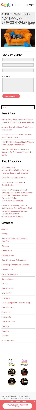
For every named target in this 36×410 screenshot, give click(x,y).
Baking (4, 233)
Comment (6, 76)
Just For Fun (6, 293)
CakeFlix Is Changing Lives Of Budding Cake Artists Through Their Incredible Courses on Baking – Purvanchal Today (17, 194)
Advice (4, 229)
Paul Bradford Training (13, 200)
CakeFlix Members (9, 274)
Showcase (5, 312)
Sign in (32, 5)
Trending (5, 331)
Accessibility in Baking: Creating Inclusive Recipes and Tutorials (15, 171)
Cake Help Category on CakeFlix (15, 265)
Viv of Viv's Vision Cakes (12, 182)
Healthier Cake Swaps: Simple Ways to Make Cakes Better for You (17, 143)
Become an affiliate (16, 398)
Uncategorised (7, 340)
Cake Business (7, 255)
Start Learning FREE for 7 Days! (17, 406)
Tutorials (5, 336)
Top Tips (5, 326)
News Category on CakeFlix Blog (15, 302)
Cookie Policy (20, 177)
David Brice (6, 177)
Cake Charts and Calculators (13, 260)
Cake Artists (6, 250)
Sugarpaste (6, 317)
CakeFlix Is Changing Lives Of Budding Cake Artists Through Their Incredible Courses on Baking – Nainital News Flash (17, 209)
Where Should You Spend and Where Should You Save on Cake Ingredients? (17, 120)
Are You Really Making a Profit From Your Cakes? (17, 128)
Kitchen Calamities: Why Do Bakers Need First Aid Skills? (16, 135)
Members (5, 298)
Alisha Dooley (7, 167)
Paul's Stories (7, 307)
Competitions (7, 279)
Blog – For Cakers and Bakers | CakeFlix (14, 239)
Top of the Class (8, 321)
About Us (4, 398)
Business (5, 246)
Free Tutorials (7, 288)
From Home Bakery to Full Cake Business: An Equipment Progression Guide (17, 152)
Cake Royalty (7, 269)
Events (4, 283)
